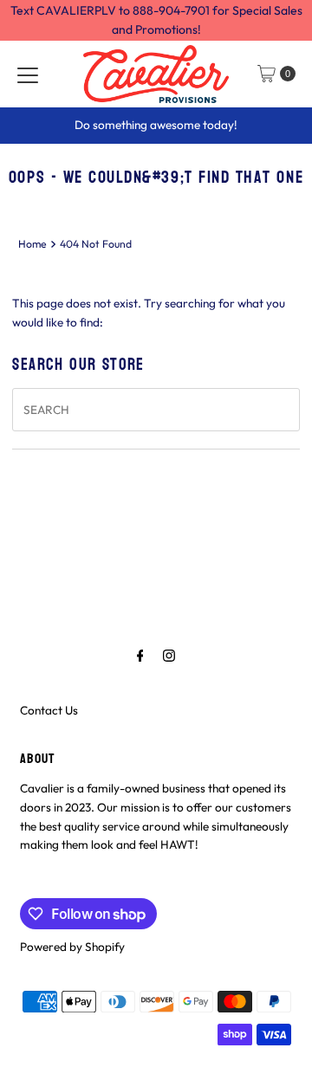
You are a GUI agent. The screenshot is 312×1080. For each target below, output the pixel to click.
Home (32, 243)
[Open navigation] (27, 73)
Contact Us (49, 710)
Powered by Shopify (72, 946)
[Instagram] (169, 655)
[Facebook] (140, 655)
